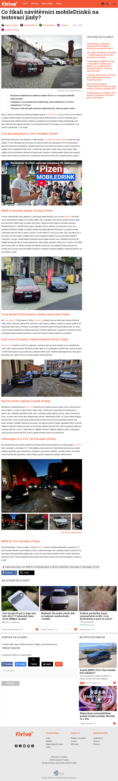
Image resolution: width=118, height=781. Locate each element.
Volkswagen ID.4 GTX (90, 567)
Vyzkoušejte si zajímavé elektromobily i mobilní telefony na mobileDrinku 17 (100, 46)
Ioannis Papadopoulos (10, 629)
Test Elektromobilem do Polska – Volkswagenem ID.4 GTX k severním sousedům (101, 54)
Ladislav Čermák (47, 629)
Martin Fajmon (85, 629)
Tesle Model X (10, 320)
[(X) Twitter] (20, 747)
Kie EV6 (30, 407)
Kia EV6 (55, 567)
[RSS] (32, 747)
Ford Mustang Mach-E (42, 567)
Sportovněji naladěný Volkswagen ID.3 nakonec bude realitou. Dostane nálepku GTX (101, 86)
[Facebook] (16, 747)
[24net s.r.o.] (59, 775)
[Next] (72, 485)
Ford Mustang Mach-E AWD (55, 140)
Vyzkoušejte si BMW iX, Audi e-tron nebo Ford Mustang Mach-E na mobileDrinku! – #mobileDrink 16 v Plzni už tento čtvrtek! (101, 66)
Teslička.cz (38, 320)
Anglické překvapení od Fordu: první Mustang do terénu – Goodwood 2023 (101, 77)
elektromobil (10, 567)
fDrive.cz (96, 741)
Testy (25, 4)
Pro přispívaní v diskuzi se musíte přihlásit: (16, 655)
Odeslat (10, 683)
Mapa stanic (47, 4)
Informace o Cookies (59, 757)
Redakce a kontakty (78, 738)
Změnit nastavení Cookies (59, 760)
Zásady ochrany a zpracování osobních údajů (59, 763)
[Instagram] (28, 747)
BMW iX (67, 217)
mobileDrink (64, 567)
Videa (58, 4)
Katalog (34, 4)
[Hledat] (107, 4)
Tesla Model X (75, 567)
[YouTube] (24, 747)
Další (59, 664)
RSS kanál (74, 744)
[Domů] (10, 4)
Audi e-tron (7, 345)
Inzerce (74, 741)
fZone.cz (96, 744)
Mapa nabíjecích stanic (54, 744)
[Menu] (114, 4)
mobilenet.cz (52, 115)
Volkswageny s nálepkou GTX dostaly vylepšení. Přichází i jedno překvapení (101, 95)
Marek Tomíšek (91, 683)
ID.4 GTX (77, 445)
